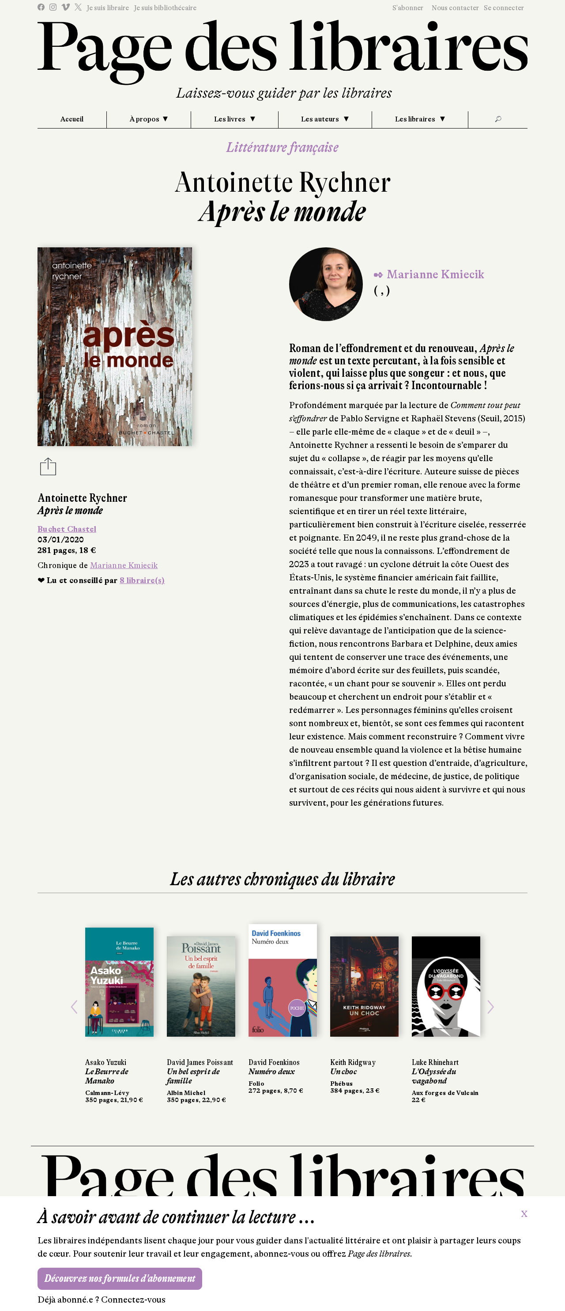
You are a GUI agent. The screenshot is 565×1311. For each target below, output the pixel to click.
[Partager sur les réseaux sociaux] (48, 469)
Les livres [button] (230, 119)
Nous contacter (455, 8)
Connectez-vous (133, 1300)
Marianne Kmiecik (124, 565)
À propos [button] (144, 119)
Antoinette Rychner (282, 182)
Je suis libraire (108, 8)
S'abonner (407, 8)
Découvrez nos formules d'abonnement (120, 1278)
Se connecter (504, 8)
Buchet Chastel (67, 529)
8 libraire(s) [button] (142, 580)
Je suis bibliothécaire (165, 8)
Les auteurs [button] (320, 119)
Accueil (71, 119)
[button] (74, 1007)
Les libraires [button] (416, 119)
